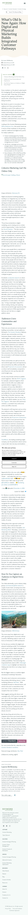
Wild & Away (15, 631)
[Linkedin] (3, 826)
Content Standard (13, 9)
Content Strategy (22, 9)
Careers (4, 892)
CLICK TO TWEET (19, 491)
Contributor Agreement (14, 910)
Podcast (4, 874)
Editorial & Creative (7, 860)
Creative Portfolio (6, 879)
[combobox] (14, 12)
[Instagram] (10, 826)
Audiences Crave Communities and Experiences (12, 80)
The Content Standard (14, 332)
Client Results (5, 871)
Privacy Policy (8, 908)
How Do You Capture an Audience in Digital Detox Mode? (14, 83)
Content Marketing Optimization (6, 863)
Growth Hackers (8, 229)
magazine (21, 378)
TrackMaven (4, 439)
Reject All (14, 466)
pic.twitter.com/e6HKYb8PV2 (9, 485)
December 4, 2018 (19, 488)
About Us (4, 889)
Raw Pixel (20, 751)
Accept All (14, 458)
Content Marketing (6, 832)
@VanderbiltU (6, 478)
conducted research (13, 278)
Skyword (6, 9)
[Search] (5, 12)
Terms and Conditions (17, 908)
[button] (24, 3)
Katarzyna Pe (16, 193)
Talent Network (6, 835)
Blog (3, 877)
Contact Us (5, 898)
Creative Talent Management (6, 845)
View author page (6, 795)
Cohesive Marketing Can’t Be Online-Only (14, 77)
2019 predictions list (7, 126)
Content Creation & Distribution (7, 849)
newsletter (9, 747)
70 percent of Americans (19, 417)
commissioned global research (13, 585)
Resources (4, 882)
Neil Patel (16, 682)
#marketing (20, 482)
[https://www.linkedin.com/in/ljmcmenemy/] (15, 795)
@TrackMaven (5, 482)
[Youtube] (6, 826)
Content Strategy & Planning (9, 841)
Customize (14, 462)
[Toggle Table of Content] (13, 74)
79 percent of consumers (15, 367)
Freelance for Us (6, 895)
